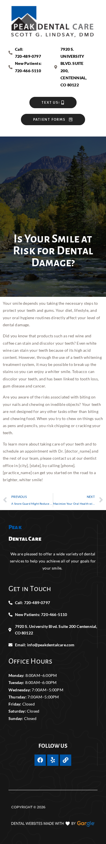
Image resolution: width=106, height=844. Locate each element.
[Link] (65, 760)
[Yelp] (53, 760)
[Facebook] (40, 760)
